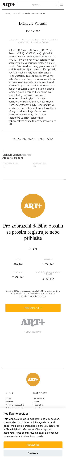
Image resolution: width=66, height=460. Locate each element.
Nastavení (33, 453)
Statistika (23, 42)
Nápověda (37, 408)
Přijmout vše (33, 445)
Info (24, 40)
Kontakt (9, 401)
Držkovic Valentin (35, 13)
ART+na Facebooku (15, 405)
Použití (36, 401)
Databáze (18, 13)
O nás (8, 398)
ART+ (8, 13)
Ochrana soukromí (14, 408)
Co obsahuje (38, 398)
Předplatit (33, 307)
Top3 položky (48, 40)
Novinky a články (40, 42)
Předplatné (38, 405)
